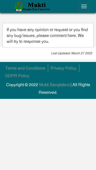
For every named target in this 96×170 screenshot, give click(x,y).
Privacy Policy (64, 68)
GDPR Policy (17, 76)
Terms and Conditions (25, 68)
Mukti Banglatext (54, 84)
